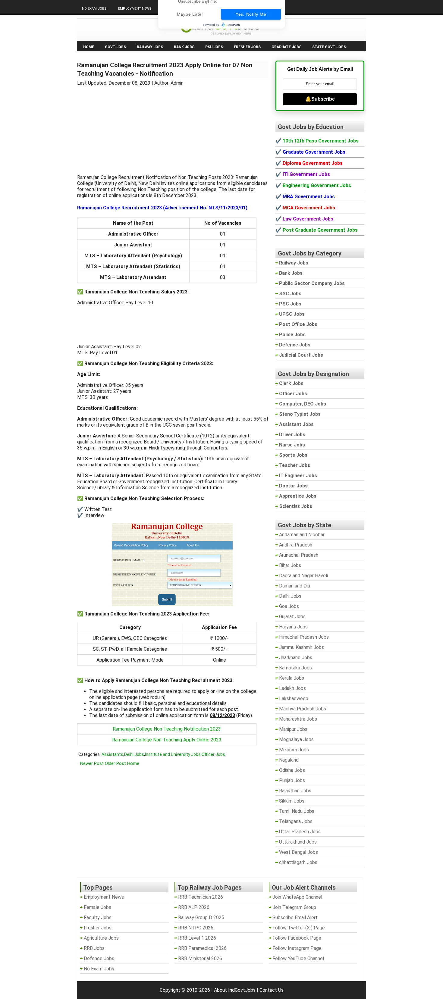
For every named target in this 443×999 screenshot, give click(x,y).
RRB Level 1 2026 (197, 938)
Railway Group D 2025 (201, 917)
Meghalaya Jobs (296, 739)
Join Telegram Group (294, 907)
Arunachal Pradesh (298, 555)
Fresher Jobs (247, 47)
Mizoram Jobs (294, 750)
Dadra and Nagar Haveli (303, 575)
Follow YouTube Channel (298, 958)
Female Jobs (97, 907)
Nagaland (289, 760)
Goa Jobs (289, 606)
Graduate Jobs (286, 47)
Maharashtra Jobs (298, 719)
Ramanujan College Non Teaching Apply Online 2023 (167, 740)
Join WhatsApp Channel (297, 897)
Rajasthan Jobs (295, 791)
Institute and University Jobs (173, 754)
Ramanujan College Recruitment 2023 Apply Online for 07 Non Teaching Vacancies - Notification (165, 69)
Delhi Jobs (134, 754)
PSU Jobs (214, 47)
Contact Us (271, 990)
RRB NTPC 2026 (195, 928)
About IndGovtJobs (235, 990)
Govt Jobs (115, 47)
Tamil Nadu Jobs (296, 811)
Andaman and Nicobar (302, 534)
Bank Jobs (184, 47)
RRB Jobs (94, 948)
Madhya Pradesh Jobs (302, 709)
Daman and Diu (294, 586)
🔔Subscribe (320, 99)
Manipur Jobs (293, 729)
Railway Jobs (150, 47)
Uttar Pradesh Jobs (300, 832)
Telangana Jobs (296, 821)
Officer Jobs (213, 754)
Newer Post (92, 763)
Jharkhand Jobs (295, 657)
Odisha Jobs (292, 770)
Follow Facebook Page (296, 938)
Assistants (112, 754)
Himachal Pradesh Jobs (304, 637)
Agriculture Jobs (101, 938)
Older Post (115, 763)
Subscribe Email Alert (295, 917)
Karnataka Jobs (295, 668)
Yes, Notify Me (251, 32)
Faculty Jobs (98, 917)
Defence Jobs (99, 958)
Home (88, 47)
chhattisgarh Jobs (298, 862)
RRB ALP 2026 (193, 907)
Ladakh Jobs (292, 688)
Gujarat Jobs (292, 616)
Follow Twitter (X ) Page (298, 928)
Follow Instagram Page (297, 948)
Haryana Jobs (293, 627)
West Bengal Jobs (298, 852)
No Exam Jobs (94, 9)
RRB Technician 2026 (200, 897)
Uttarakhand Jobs (298, 842)
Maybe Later (190, 32)
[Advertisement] (173, 126)
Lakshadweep (293, 698)
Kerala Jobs (291, 678)
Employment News (135, 9)
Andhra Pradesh (295, 545)
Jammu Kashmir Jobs (301, 647)
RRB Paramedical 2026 (202, 948)
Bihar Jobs (290, 565)
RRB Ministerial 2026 (200, 958)
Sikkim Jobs (291, 801)
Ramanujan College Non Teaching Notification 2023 (167, 729)
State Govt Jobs (329, 47)
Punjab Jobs (292, 780)
